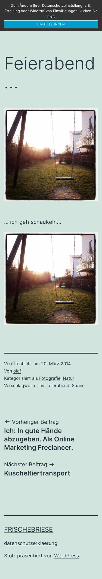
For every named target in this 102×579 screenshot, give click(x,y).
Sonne (78, 385)
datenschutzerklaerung (30, 543)
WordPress (66, 555)
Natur (68, 378)
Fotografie (49, 378)
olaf (17, 371)
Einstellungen (51, 24)
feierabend (58, 385)
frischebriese (28, 529)
